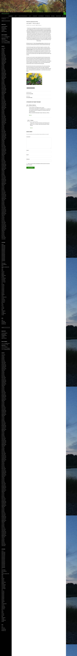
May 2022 (3, 112)
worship (3, 314)
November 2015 (4, 211)
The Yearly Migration (4, 26)
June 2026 (3, 50)
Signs (2, 309)
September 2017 (4, 183)
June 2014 (3, 232)
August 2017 (3, 184)
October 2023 (4, 397)
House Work (3, 279)
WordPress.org (4, 323)
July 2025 (3, 64)
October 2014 (4, 227)
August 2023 (3, 93)
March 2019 (3, 160)
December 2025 (4, 58)
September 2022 (4, 107)
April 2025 (3, 68)
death (2, 269)
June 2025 (3, 65)
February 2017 (4, 192)
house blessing (4, 584)
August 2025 (3, 63)
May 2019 (3, 464)
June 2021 (3, 126)
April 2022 (3, 113)
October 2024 (4, 382)
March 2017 (3, 497)
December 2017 (4, 179)
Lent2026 (3, 598)
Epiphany (3, 274)
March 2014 (3, 236)
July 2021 (3, 125)
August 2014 (3, 536)
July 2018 (3, 170)
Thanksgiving (3, 617)
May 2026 (3, 358)
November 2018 (4, 165)
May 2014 (3, 233)
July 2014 (3, 231)
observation (33, 21)
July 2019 (3, 155)
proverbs (3, 307)
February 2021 (4, 131)
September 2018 (4, 168)
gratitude (3, 276)
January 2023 (3, 102)
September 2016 (4, 198)
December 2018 (4, 164)
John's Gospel (3, 281)
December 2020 (4, 440)
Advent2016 (3, 251)
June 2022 (3, 111)
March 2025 (3, 69)
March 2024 (3, 84)
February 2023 (4, 101)
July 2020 (3, 140)
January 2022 (3, 117)
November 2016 (4, 502)
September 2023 (4, 92)
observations (3, 300)
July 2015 (3, 216)
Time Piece (3, 30)
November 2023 (4, 89)
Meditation (28, 21)
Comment (28, 136)
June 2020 (3, 141)
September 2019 (4, 459)
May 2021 (3, 127)
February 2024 (4, 392)
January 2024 (3, 87)
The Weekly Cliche (4, 28)
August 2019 (3, 154)
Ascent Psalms (3, 263)
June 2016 (3, 202)
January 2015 (3, 223)
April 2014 (3, 235)
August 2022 (3, 108)
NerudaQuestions (4, 603)
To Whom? (6, 40)
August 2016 (3, 199)
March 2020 (3, 145)
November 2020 (4, 135)
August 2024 (3, 78)
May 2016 (3, 203)
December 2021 (4, 118)
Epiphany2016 (4, 275)
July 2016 (3, 507)
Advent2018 (3, 254)
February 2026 (4, 55)
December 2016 (4, 194)
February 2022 (4, 116)
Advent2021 (3, 258)
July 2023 (3, 94)
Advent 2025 (3, 246)
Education (3, 271)
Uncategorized (4, 313)
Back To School (4, 27)
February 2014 (4, 237)
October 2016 (4, 197)
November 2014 (4, 226)
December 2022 (4, 103)
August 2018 (3, 169)
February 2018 (4, 483)
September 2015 (4, 213)
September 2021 (4, 122)
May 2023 (3, 97)
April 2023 (3, 98)
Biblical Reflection (4, 264)
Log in (2, 626)
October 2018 (4, 473)
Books (2, 265)
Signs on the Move (4, 31)
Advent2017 (3, 253)
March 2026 (3, 54)
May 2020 (3, 142)
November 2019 (4, 150)
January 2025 (3, 72)
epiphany (3, 579)
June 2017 (3, 187)
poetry (2, 304)
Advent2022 (3, 259)
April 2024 (3, 83)
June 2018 (3, 478)
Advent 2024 (3, 245)
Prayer (36, 21)
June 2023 (3, 96)
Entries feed (3, 321)
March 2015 (3, 221)
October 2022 (4, 106)
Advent (3, 244)
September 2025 (4, 368)
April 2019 (3, 159)
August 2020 (3, 445)
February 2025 (4, 70)
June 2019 (3, 156)
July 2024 (3, 79)
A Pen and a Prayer (5, 13)
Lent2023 (3, 290)
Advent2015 (3, 250)
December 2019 (4, 149)
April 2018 (3, 174)
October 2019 (4, 151)
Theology (3, 312)
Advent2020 (3, 563)
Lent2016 (3, 288)
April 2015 (3, 526)
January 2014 (3, 545)
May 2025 (3, 373)
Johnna (34, 25)
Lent (2, 283)
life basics (3, 293)
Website (27, 159)
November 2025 (4, 59)
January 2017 (3, 193)
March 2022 (3, 421)
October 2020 (4, 136)
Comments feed (4, 322)
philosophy (3, 608)
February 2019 (4, 161)
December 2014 (4, 531)
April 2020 (3, 144)
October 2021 (4, 121)
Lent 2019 (3, 285)
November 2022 (4, 411)
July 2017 (3, 185)
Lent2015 (3, 593)
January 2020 (3, 454)
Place (2, 303)
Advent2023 (3, 260)
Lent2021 (3, 289)
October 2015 (4, 212)
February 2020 (4, 146)
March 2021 (3, 130)
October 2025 (4, 60)
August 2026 (3, 48)
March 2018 (3, 175)
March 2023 (3, 406)
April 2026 (3, 53)
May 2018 (3, 173)
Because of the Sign (7, 42)
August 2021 (3, 430)
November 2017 (4, 180)
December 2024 (4, 73)
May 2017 (3, 188)
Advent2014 (3, 249)
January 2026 (3, 363)
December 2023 (4, 88)
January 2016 (3, 208)
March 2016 (3, 512)
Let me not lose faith (29, 93)
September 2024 (4, 77)
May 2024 (3, 82)
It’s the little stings (29, 97)
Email (27, 154)
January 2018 (3, 178)
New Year (3, 298)
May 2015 (3, 218)
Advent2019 (3, 255)
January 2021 (3, 132)
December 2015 (4, 209)
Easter (2, 270)
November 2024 (4, 74)
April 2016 (3, 204)
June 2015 (3, 217)
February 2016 (4, 207)
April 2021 (3, 435)
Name (27, 150)
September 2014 (4, 228)
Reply (31, 115)
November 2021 (4, 120)
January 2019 (3, 469)
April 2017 (3, 189)
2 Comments (39, 25)
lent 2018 (3, 284)
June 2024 (3, 387)
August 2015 (3, 521)
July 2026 (3, 49)
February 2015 (4, 222)
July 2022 (3, 416)
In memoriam (3, 280)
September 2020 (4, 137)
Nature (3, 295)
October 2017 (4, 488)
